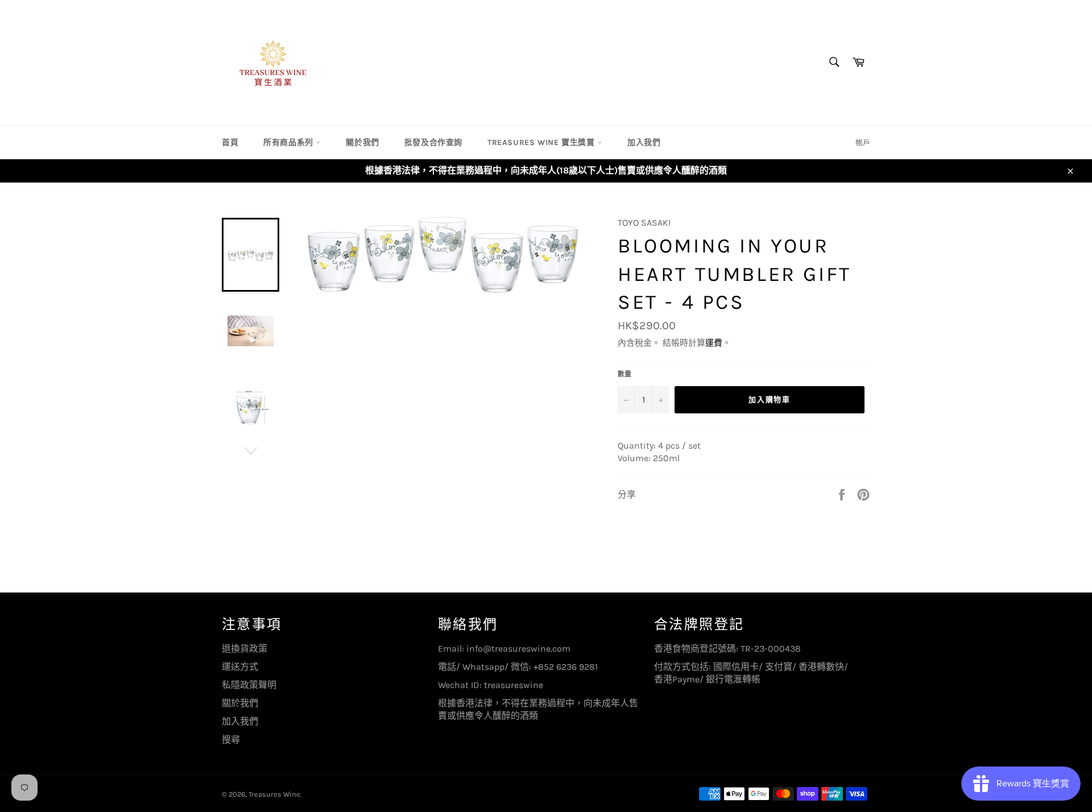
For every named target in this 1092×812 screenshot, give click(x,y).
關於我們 (362, 142)
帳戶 (862, 142)
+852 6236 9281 (565, 666)
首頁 (230, 142)
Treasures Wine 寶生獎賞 (542, 142)
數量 (624, 374)
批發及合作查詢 (433, 142)
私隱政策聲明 (249, 685)
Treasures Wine (274, 794)
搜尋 (231, 739)
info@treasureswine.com (518, 648)
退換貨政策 (244, 648)
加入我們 (643, 142)
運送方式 (240, 666)
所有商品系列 (289, 142)
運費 (713, 343)
